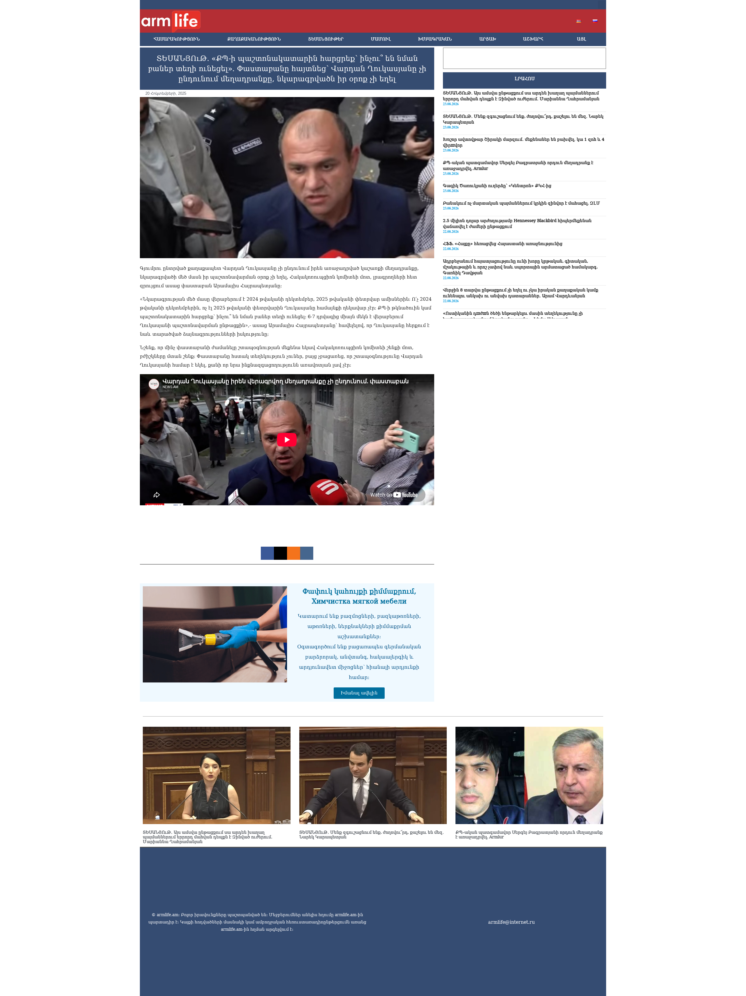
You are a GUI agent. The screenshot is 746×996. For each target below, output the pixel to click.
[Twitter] (545, 4)
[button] (602, 5)
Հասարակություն (177, 39)
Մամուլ (381, 39)
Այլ (581, 39)
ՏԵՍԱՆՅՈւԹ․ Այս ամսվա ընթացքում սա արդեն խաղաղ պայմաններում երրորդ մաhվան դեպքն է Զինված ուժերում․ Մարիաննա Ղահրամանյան (207, 837)
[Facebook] (536, 4)
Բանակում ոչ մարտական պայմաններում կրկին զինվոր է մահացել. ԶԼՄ (521, 203)
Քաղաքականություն (254, 39)
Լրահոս (525, 78)
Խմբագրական (435, 39)
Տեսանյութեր (326, 39)
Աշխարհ (533, 39)
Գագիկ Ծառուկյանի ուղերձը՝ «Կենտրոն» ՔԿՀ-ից (497, 186)
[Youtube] (555, 4)
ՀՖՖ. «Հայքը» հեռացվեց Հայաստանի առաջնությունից (502, 243)
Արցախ (487, 39)
